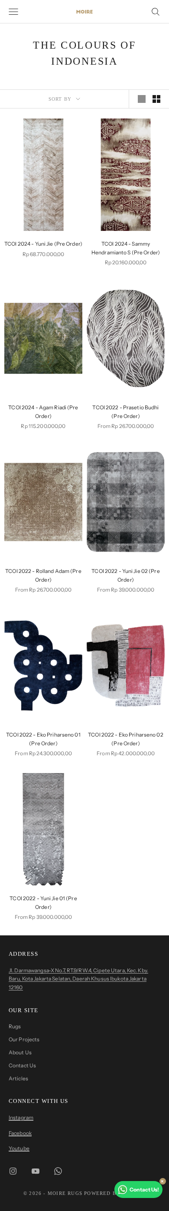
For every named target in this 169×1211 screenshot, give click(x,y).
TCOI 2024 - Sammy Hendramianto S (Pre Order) (125, 248)
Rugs (15, 1026)
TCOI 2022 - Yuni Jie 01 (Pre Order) (43, 902)
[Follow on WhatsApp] (58, 1171)
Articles (18, 1078)
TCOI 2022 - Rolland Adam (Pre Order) (43, 575)
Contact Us (22, 1065)
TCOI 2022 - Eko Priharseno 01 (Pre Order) (43, 739)
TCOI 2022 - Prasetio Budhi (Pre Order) (125, 411)
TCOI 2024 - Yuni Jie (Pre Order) (43, 243)
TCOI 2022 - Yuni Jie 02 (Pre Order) (125, 575)
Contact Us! (144, 1189)
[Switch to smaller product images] (156, 99)
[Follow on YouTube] (35, 1171)
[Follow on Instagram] (13, 1171)
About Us (20, 1052)
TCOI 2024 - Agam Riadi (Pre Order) (43, 411)
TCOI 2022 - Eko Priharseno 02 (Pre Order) (125, 739)
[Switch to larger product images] (142, 99)
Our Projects (24, 1039)
